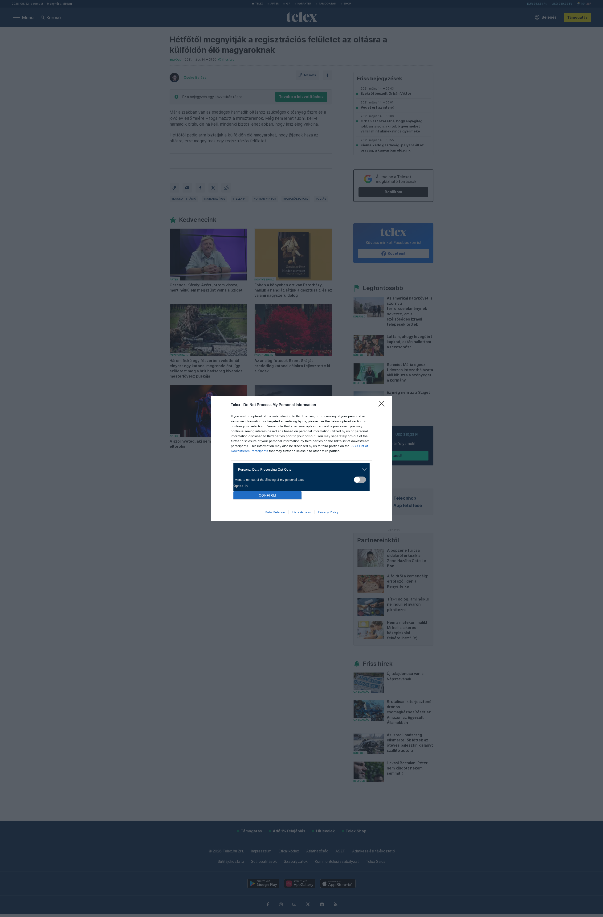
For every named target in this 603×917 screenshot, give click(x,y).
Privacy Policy (328, 512)
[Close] (383, 405)
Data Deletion (275, 512)
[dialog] (301, 458)
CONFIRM (267, 495)
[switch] (360, 480)
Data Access (301, 512)
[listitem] (299, 469)
